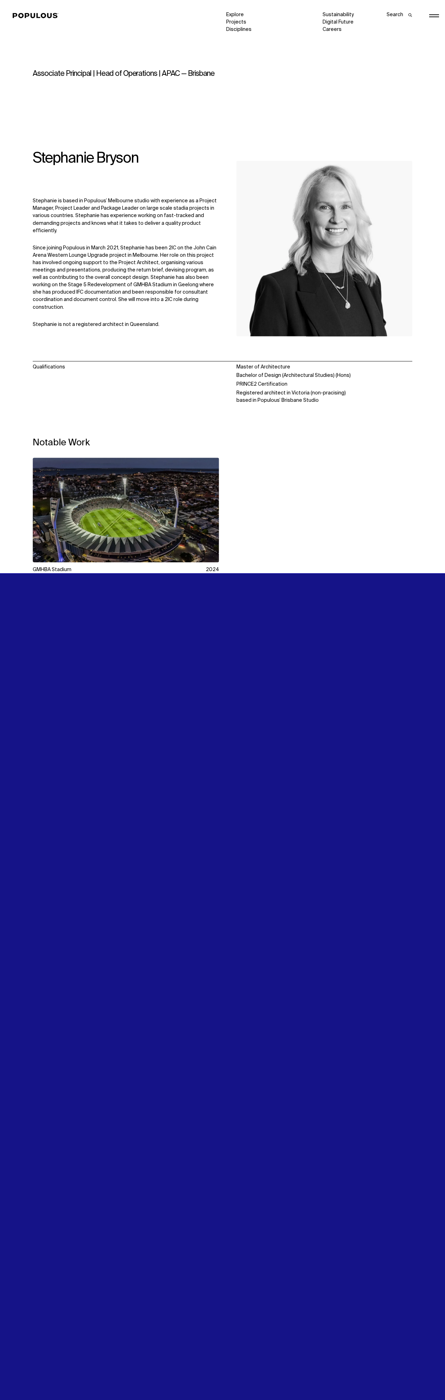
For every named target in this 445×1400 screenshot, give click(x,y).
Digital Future (338, 22)
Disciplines (239, 29)
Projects (236, 22)
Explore (235, 14)
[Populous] (37, 16)
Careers (332, 29)
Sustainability (338, 14)
